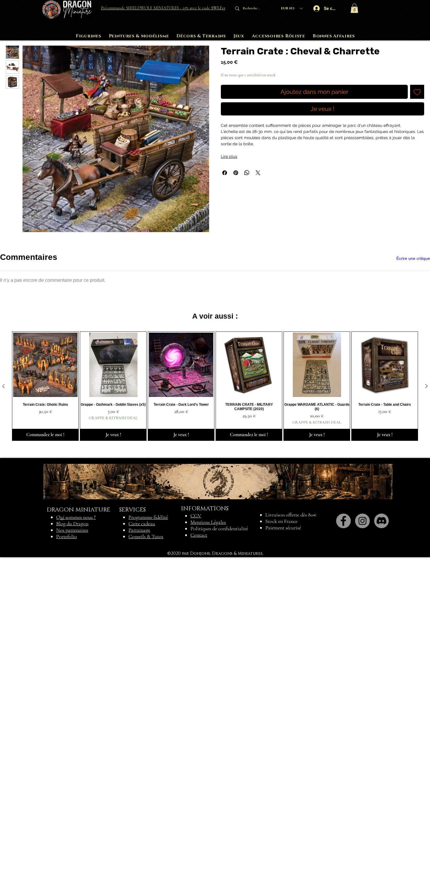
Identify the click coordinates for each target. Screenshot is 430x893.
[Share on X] (258, 172)
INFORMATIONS (204, 844)
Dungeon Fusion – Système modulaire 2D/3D (118, 435)
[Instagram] (362, 856)
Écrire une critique (413, 258)
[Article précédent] (3, 722)
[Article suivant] (426, 722)
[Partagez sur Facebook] (224, 172)
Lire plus (229, 156)
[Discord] (381, 856)
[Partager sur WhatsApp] (246, 172)
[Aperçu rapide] (45, 701)
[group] (215, 722)
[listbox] (291, 8)
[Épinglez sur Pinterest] (235, 172)
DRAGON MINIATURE (78, 845)
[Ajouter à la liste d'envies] (417, 92)
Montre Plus (204, 514)
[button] (291, 8)
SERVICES (132, 845)
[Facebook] (343, 856)
